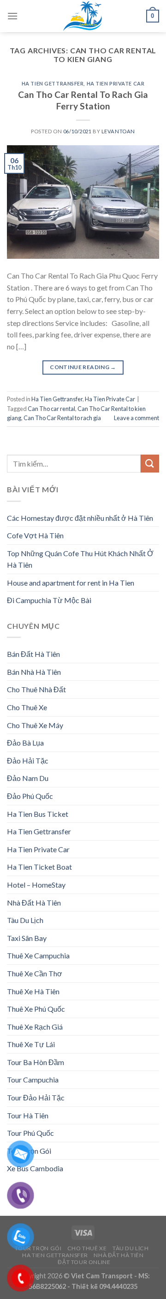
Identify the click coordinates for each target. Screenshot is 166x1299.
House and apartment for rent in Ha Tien (70, 582)
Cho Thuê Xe (27, 707)
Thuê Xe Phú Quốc (36, 1008)
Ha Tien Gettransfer (53, 83)
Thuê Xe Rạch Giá (35, 1026)
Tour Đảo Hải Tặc (36, 1097)
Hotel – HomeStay (36, 884)
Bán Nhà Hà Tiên (34, 671)
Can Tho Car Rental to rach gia (62, 418)
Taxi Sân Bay (27, 938)
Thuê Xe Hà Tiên (33, 991)
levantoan (118, 131)
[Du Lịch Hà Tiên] (83, 16)
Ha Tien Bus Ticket (37, 813)
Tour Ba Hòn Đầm (35, 1062)
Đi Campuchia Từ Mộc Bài (49, 600)
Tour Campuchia (33, 1079)
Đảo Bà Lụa (25, 742)
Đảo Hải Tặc (27, 760)
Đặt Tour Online (84, 1262)
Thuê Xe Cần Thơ (34, 973)
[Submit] (150, 464)
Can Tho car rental (51, 408)
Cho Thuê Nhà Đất (36, 689)
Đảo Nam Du (27, 778)
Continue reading (83, 367)
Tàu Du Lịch (25, 920)
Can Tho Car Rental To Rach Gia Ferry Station (83, 100)
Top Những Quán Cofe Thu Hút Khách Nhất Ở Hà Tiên (80, 559)
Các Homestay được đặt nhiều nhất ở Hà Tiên (80, 517)
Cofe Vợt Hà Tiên (35, 535)
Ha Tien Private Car (116, 83)
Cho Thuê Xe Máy (35, 725)
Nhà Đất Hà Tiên (34, 902)
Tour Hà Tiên (27, 1115)
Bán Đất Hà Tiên (33, 654)
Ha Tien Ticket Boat (39, 866)
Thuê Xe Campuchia (38, 955)
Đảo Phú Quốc (30, 796)
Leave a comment (136, 418)
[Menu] (12, 16)
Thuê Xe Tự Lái (31, 1044)
